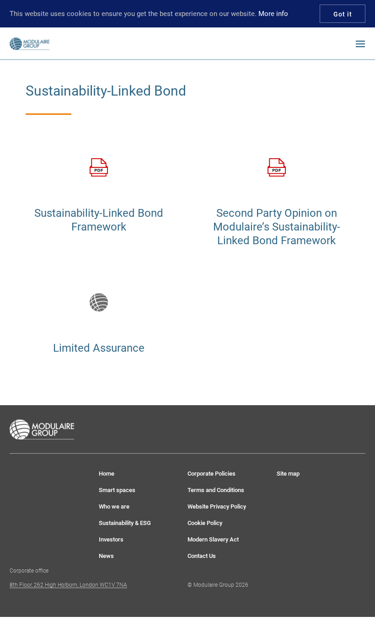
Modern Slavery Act (213, 539)
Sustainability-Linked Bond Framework (98, 220)
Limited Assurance (99, 348)
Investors (111, 539)
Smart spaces (117, 490)
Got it (342, 14)
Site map (288, 473)
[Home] (42, 43)
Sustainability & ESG (125, 523)
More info (273, 14)
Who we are (114, 506)
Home (106, 473)
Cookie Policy (205, 523)
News (106, 555)
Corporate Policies (212, 473)
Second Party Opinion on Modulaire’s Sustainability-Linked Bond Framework (276, 227)
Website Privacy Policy (217, 506)
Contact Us (202, 555)
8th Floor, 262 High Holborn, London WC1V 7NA (68, 585)
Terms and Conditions (216, 490)
